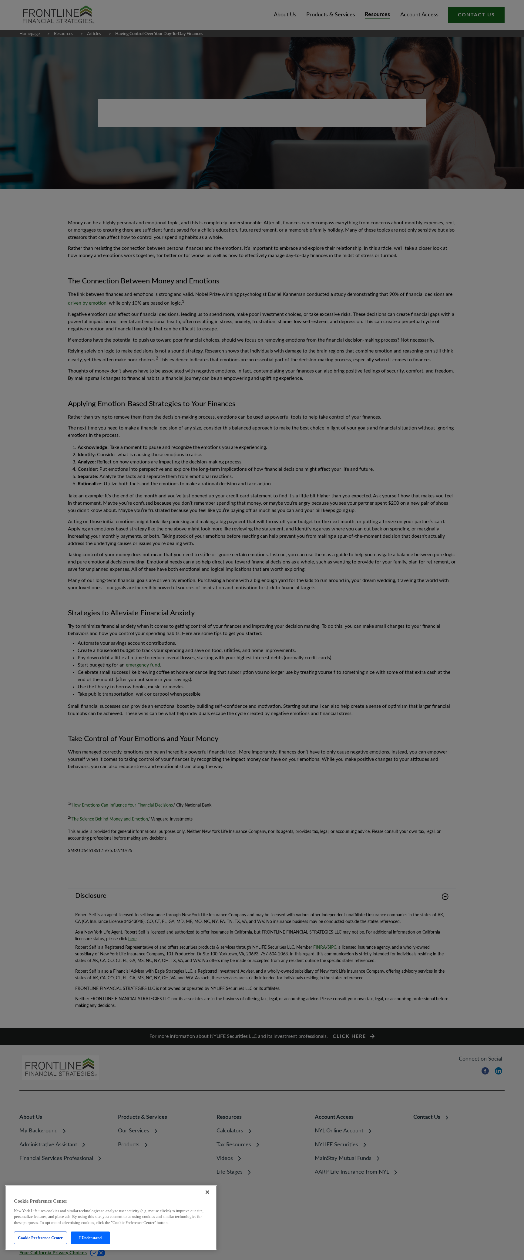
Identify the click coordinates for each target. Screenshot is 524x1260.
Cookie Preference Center (40, 1237)
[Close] (207, 1192)
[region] (111, 1217)
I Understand (90, 1237)
